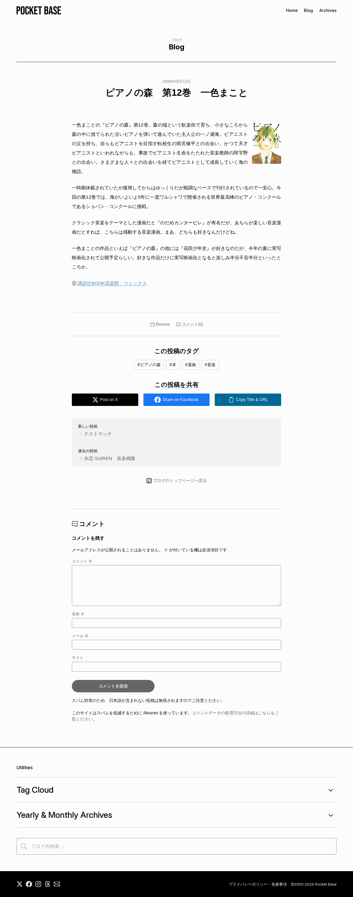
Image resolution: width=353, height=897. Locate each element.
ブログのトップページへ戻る (180, 480)
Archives (327, 10)
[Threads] (47, 884)
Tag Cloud (35, 790)
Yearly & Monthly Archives (64, 815)
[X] (20, 884)
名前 (78, 614)
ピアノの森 (150, 364)
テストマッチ (98, 433)
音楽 (211, 364)
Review (163, 324)
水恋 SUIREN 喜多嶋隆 (109, 458)
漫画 (192, 364)
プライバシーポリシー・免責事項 (258, 884)
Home (292, 10)
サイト (77, 657)
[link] (248, 400)
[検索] (24, 846)
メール (80, 636)
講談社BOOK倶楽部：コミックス (112, 283)
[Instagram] (38, 884)
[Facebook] (29, 884)
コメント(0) (192, 324)
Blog (308, 10)
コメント (82, 561)
